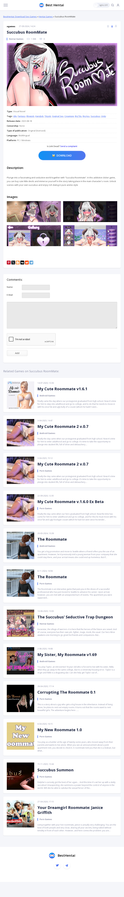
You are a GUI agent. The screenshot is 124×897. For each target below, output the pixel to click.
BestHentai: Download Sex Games (20, 16)
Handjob (39, 116)
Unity (103, 116)
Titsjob (48, 116)
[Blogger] (18, 262)
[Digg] (22, 262)
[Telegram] (31, 262)
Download (64, 155)
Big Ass (86, 116)
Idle (15, 116)
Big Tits (78, 116)
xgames (11, 26)
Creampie (69, 116)
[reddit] (27, 262)
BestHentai (66, 855)
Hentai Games (46, 16)
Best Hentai (55, 5)
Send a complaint (68, 146)
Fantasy (22, 116)
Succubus (95, 116)
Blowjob (30, 116)
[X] (13, 262)
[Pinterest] (9, 262)
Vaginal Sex (57, 116)
